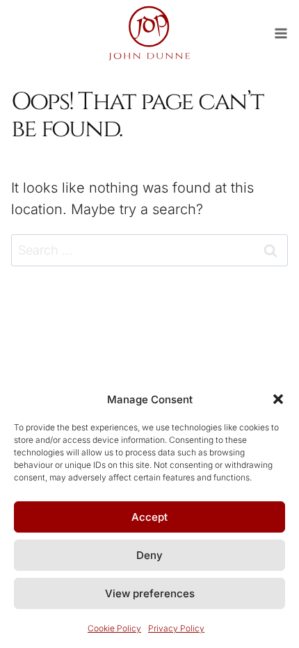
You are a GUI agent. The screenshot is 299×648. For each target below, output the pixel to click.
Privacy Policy (176, 628)
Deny (149, 555)
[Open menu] (286, 33)
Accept (149, 517)
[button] (278, 399)
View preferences (150, 593)
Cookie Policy (114, 628)
